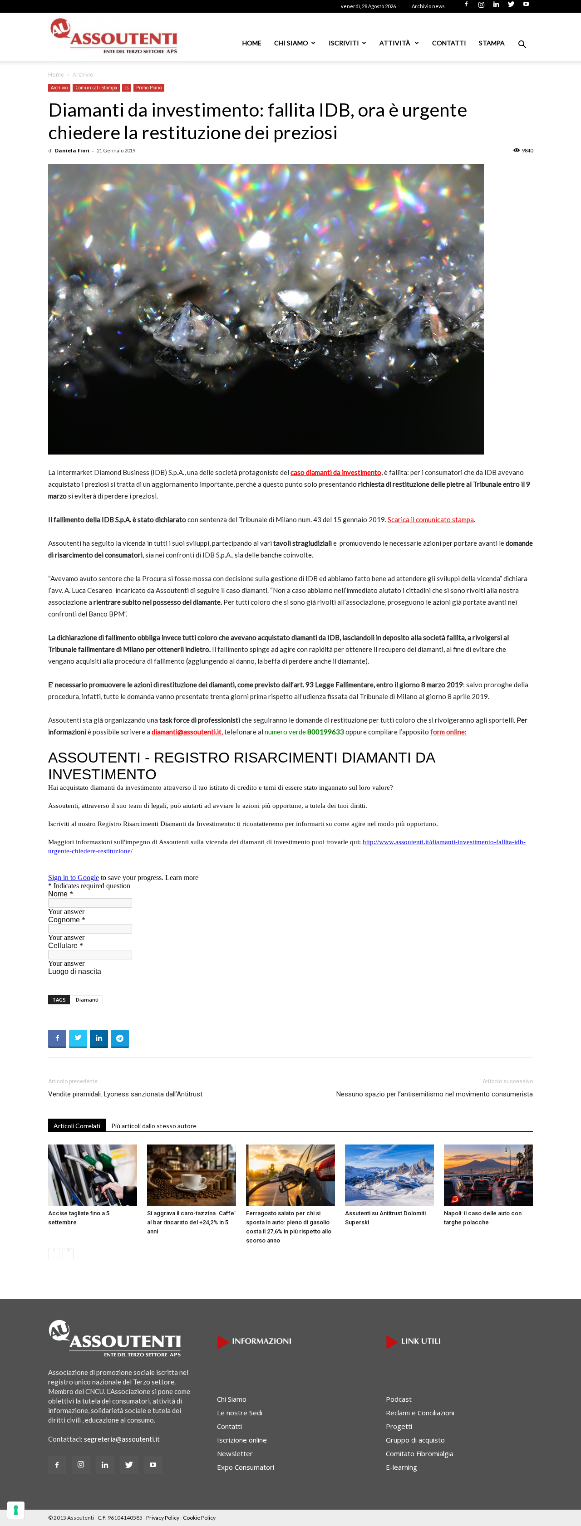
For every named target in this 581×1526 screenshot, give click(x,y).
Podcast (399, 1399)
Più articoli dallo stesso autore (154, 1126)
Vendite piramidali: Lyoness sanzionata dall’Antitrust (125, 1094)
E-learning (401, 1467)
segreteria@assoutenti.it (122, 1439)
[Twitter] (511, 6)
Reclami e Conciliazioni (420, 1412)
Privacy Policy (162, 1517)
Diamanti (87, 999)
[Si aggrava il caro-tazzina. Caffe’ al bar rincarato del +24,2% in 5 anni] (191, 1175)
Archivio (59, 87)
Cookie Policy (199, 1517)
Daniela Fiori (72, 150)
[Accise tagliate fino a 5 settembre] (92, 1175)
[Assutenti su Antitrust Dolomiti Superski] (389, 1175)
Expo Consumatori (245, 1467)
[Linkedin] (496, 6)
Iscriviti (344, 43)
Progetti (399, 1426)
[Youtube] (526, 6)
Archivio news (428, 6)
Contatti (449, 43)
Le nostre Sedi (239, 1412)
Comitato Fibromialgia (419, 1453)
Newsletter (235, 1453)
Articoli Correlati (77, 1126)
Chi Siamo (291, 43)
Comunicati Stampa (96, 87)
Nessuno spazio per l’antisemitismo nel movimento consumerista (434, 1094)
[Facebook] (466, 6)
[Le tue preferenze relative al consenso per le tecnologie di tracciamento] (16, 1510)
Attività (395, 43)
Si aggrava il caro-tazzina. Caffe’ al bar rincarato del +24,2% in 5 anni (191, 1222)
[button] (522, 45)
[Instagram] (481, 6)
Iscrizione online (242, 1439)
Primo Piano (149, 87)
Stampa (492, 43)
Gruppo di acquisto (415, 1439)
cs (126, 87)
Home (251, 43)
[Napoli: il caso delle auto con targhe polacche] (488, 1175)
